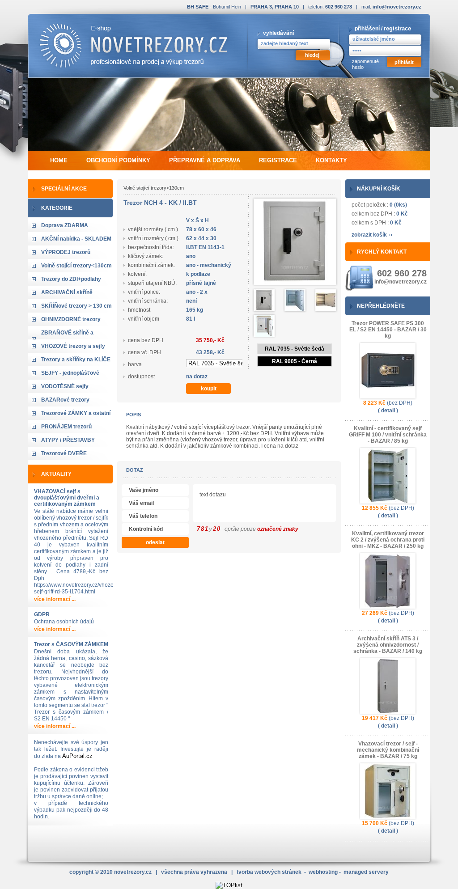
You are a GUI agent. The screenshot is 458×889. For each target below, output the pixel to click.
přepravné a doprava (204, 160)
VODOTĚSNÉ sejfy (65, 386)
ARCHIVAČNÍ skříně (67, 292)
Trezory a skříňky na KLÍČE (75, 359)
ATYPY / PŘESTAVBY (68, 440)
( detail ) (388, 410)
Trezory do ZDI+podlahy (71, 279)
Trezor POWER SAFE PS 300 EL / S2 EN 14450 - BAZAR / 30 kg (388, 329)
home (59, 160)
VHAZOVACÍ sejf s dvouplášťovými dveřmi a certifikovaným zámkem (66, 497)
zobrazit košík (369, 235)
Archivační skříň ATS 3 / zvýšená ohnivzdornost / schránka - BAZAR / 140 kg (387, 644)
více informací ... (55, 599)
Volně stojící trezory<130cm (76, 265)
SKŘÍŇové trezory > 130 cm (76, 306)
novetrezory (133, 872)
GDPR (42, 614)
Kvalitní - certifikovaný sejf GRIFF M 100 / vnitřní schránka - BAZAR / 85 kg (388, 434)
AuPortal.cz (77, 756)
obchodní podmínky (118, 160)
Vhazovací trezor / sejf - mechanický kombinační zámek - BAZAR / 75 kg (388, 750)
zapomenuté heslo (365, 64)
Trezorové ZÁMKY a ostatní (75, 413)
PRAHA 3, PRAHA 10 (274, 6)
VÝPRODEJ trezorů (65, 252)
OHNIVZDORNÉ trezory (71, 319)
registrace (397, 28)
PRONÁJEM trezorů (66, 426)
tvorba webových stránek (269, 872)
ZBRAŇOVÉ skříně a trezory (67, 339)
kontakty (331, 160)
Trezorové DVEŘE (64, 453)
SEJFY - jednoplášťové (70, 373)
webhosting (323, 872)
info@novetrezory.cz (397, 6)
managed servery (366, 872)
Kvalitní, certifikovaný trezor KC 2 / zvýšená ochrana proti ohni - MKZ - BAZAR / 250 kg (387, 539)
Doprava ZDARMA (64, 225)
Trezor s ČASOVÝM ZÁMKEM (71, 644)
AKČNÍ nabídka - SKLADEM (76, 239)
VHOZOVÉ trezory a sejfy (73, 346)
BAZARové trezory (65, 400)
